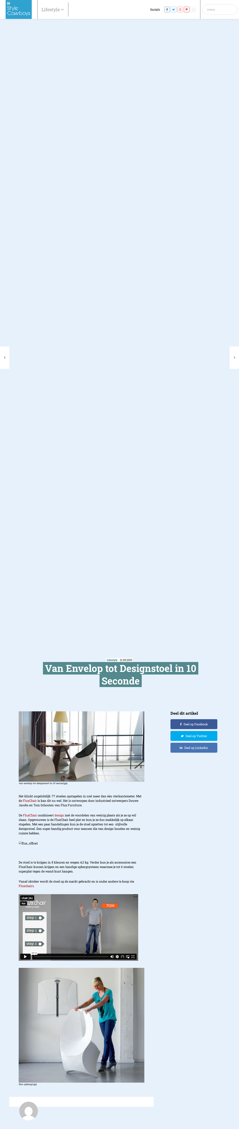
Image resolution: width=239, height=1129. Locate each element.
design (59, 815)
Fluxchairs (26, 886)
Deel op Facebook (196, 724)
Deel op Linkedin (196, 748)
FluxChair (30, 801)
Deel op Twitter (196, 736)
